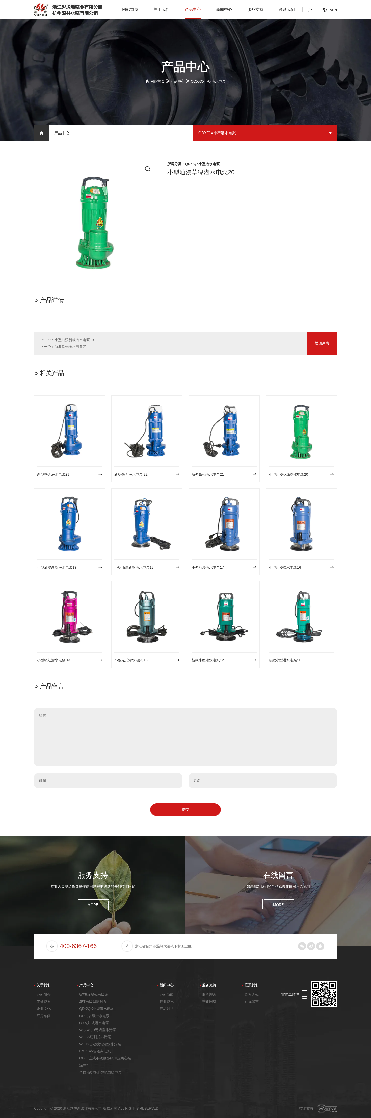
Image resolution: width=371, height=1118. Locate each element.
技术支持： (308, 1108)
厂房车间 (44, 1016)
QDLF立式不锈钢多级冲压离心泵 (105, 1058)
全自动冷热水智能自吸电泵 (100, 1072)
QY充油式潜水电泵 (94, 1023)
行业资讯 (167, 1002)
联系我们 (287, 9)
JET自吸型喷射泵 (93, 1002)
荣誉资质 (44, 1002)
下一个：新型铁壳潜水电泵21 (63, 346)
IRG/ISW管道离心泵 (95, 1051)
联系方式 (252, 995)
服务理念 (209, 995)
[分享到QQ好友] (320, 946)
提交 (185, 809)
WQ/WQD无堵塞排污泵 (97, 1030)
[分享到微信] (302, 946)
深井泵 (84, 1065)
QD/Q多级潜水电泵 (94, 1016)
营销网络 (209, 1002)
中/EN (332, 10)
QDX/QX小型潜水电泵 (208, 81)
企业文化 (44, 1009)
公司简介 (44, 995)
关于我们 (161, 9)
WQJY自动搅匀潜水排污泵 (100, 1044)
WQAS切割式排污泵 (95, 1037)
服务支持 (255, 9)
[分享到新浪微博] (311, 946)
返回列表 (322, 343)
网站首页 (130, 9)
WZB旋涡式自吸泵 (93, 995)
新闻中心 (224, 9)
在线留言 (252, 1002)
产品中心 (193, 9)
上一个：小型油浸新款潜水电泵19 (67, 340)
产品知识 (167, 1009)
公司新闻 (167, 995)
